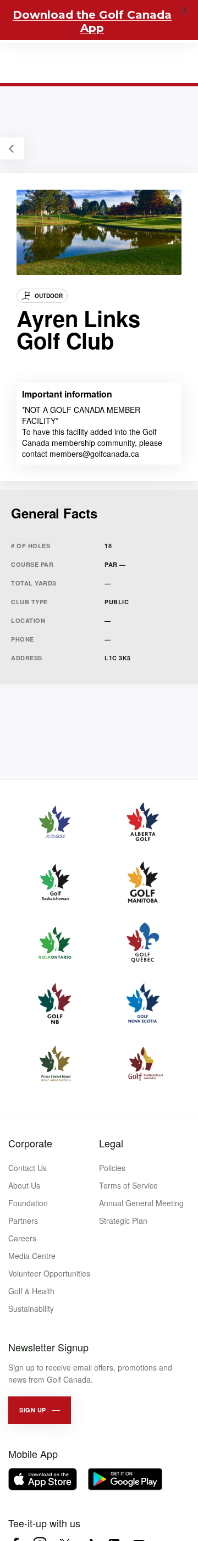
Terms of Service (128, 1185)
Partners (23, 1220)
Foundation (28, 1202)
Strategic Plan (123, 1220)
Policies (112, 1167)
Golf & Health (31, 1290)
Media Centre (32, 1255)
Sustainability (31, 1308)
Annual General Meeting (141, 1202)
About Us (24, 1185)
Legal (111, 1143)
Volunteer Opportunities (49, 1273)
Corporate (30, 1143)
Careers (22, 1238)
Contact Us (27, 1167)
